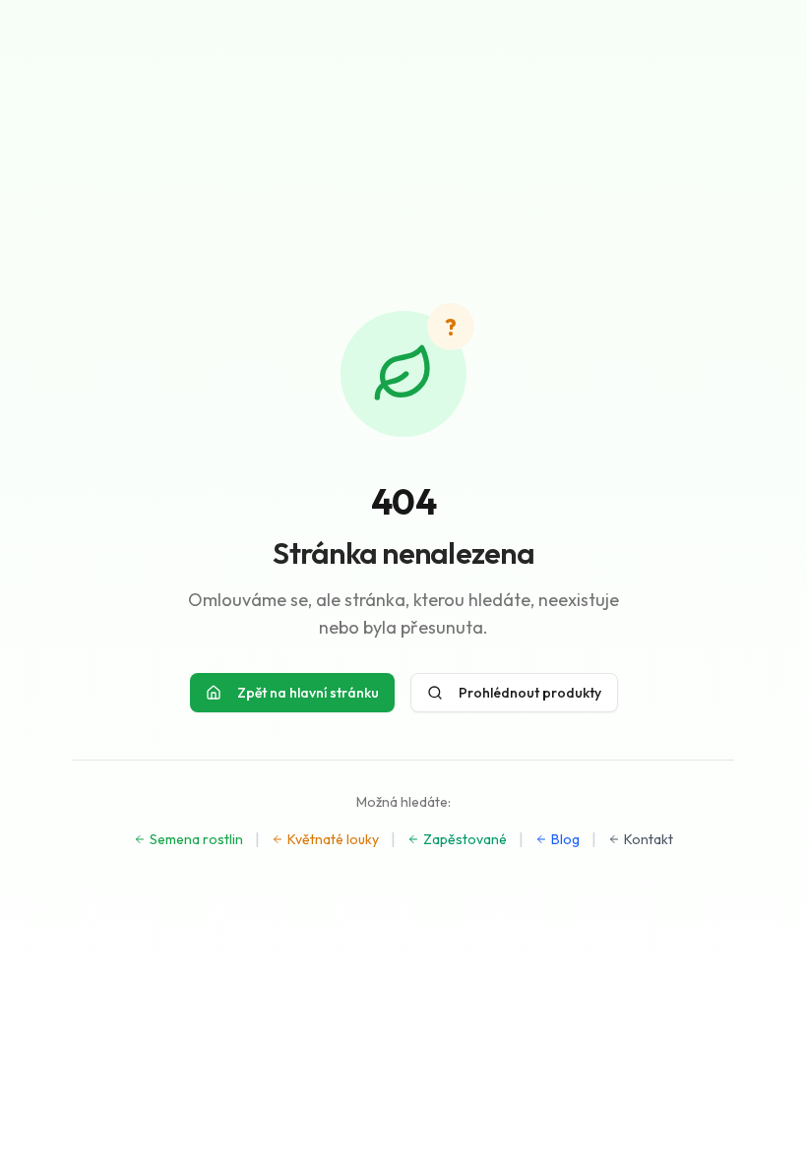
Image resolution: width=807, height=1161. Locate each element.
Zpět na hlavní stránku (308, 693)
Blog (565, 839)
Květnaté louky (333, 839)
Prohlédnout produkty (530, 693)
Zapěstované (465, 839)
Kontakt (648, 839)
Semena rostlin (196, 839)
